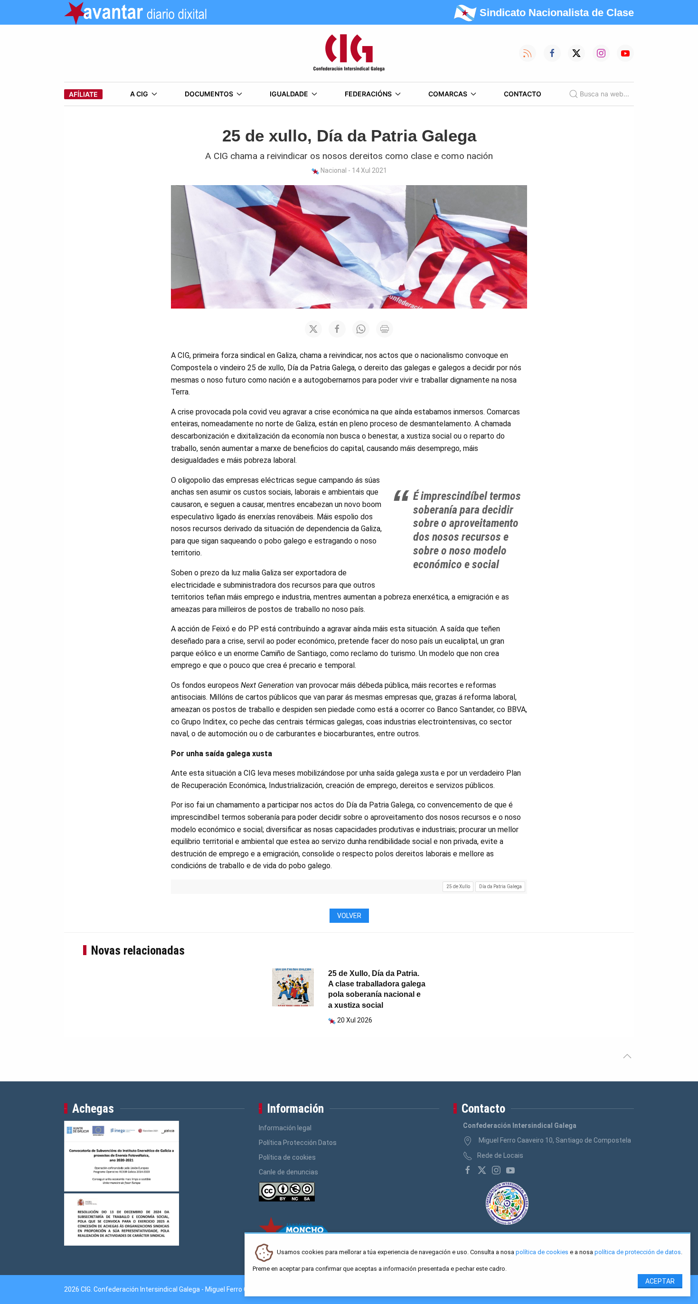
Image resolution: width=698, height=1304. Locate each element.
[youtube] (510, 1170)
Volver (349, 915)
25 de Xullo (458, 886)
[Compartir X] (313, 329)
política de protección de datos (637, 1252)
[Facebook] (467, 1170)
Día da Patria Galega (500, 886)
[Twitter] (482, 1170)
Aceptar (660, 1281)
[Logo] (349, 53)
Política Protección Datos (298, 1142)
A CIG (139, 94)
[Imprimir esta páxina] (384, 329)
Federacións (368, 94)
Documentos (209, 94)
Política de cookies (287, 1157)
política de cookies (542, 1252)
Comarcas (447, 94)
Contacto (522, 94)
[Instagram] (496, 1170)
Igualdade (289, 94)
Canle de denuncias (288, 1172)
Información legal (285, 1128)
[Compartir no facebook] (337, 329)
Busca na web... (604, 94)
